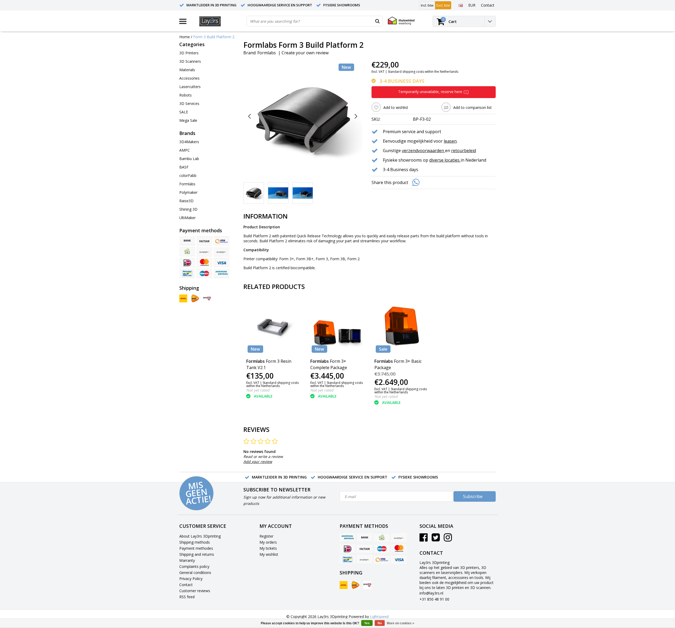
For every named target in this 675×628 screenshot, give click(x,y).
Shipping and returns (196, 554)
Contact (186, 584)
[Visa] (221, 262)
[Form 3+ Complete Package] (337, 326)
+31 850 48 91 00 (434, 599)
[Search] (377, 21)
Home (184, 36)
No (380, 623)
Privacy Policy (190, 578)
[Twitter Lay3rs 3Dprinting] (436, 539)
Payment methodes (196, 548)
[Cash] (187, 252)
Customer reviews (194, 590)
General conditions (195, 572)
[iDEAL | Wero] (187, 262)
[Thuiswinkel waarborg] (401, 21)
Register (266, 536)
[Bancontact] (187, 273)
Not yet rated (257, 390)
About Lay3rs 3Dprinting (200, 536)
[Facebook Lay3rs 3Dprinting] (424, 539)
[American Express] (221, 273)
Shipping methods (194, 542)
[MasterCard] (204, 262)
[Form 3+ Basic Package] (401, 326)
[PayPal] (204, 252)
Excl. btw (443, 5)
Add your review (257, 461)
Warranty (187, 560)
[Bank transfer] (187, 241)
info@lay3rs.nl (431, 593)
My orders (268, 542)
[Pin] (221, 241)
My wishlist (268, 554)
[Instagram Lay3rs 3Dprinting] (448, 539)
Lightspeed (379, 616)
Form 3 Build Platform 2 (213, 36)
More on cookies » (400, 623)
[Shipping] (183, 298)
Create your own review (305, 53)
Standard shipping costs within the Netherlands (423, 71)
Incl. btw (427, 5)
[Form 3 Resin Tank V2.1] (273, 326)
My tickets (268, 548)
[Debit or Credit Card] (221, 252)
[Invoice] (204, 241)
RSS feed (187, 596)
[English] (460, 5)
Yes (367, 623)
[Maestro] (204, 273)
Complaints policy (194, 566)
